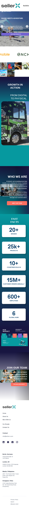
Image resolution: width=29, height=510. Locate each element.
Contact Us (6, 427)
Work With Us (7, 419)
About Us (5, 416)
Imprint (12, 501)
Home (4, 413)
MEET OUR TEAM (17, 203)
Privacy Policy (14, 499)
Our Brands (6, 424)
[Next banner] (27, 26)
